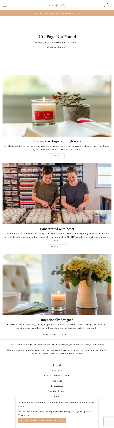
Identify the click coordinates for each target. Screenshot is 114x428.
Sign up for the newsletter (42, 421)
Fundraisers (57, 386)
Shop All (57, 365)
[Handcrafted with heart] (57, 193)
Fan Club (57, 370)
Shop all (57, 156)
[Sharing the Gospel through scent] (57, 106)
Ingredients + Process (57, 334)
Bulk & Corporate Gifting (57, 375)
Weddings (57, 380)
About (57, 396)
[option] (57, 13)
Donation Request (57, 391)
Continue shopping (57, 47)
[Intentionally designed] (57, 284)
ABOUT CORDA (57, 247)
